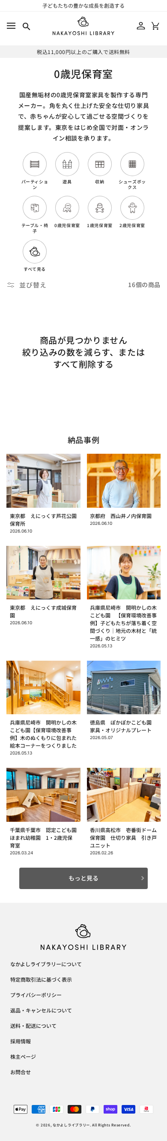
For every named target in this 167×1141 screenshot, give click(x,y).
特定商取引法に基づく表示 (41, 980)
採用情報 (20, 1042)
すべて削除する (83, 364)
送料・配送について (33, 1026)
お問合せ (20, 1072)
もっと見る (83, 878)
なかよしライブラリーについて (46, 964)
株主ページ (23, 1057)
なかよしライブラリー (71, 1124)
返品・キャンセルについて (41, 1011)
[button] (11, 26)
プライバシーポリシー (36, 995)
